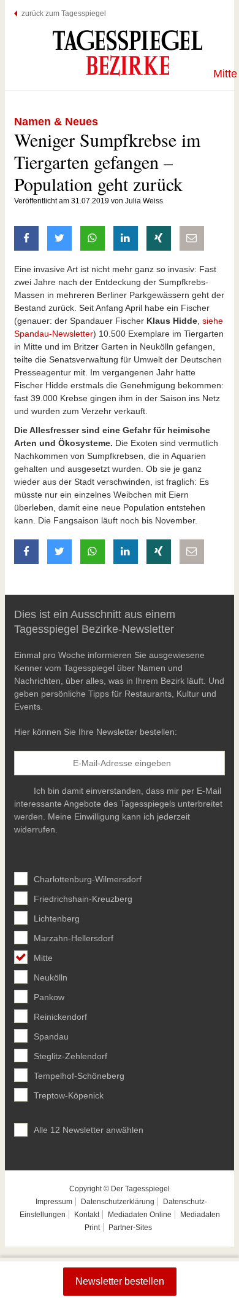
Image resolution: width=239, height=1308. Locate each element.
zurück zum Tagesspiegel (63, 13)
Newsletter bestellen (119, 1281)
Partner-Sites (130, 1227)
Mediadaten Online (140, 1214)
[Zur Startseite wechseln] (127, 53)
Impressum (54, 1201)
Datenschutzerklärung (117, 1201)
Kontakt (86, 1214)
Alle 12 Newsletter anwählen (88, 1130)
